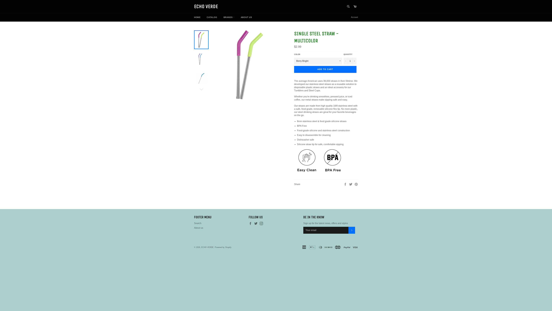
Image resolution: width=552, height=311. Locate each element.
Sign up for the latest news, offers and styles (325, 223)
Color (297, 54)
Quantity (348, 54)
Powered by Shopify (223, 247)
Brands (228, 17)
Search (197, 223)
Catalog (212, 17)
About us (246, 17)
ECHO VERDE (206, 6)
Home (197, 17)
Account (354, 17)
